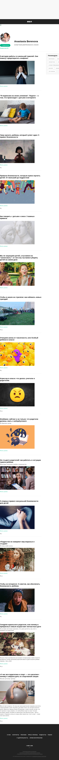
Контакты (15, 734)
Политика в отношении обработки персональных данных (29, 754)
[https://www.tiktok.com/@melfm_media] (29, 729)
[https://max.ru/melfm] (42, 729)
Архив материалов (36, 737)
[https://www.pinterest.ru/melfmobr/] (34, 729)
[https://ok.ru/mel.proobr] (38, 729)
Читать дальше (4, 86)
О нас (9, 734)
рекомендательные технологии (39, 756)
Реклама (24, 734)
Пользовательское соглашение (29, 751)
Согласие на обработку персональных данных (30, 752)
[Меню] (56, 21)
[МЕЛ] (29, 21)
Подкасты (42, 734)
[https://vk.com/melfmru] (25, 729)
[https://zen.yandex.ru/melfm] (21, 729)
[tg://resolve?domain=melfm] (17, 729)
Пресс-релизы (33, 734)
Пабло (50, 734)
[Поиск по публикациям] (1, 21)
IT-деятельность (22, 737)
